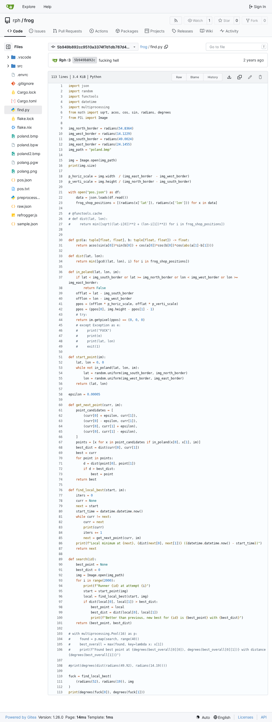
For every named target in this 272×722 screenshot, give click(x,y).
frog (29, 20)
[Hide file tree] (8, 47)
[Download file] (229, 77)
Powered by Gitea (20, 717)
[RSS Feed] (176, 20)
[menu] (203, 717)
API (264, 717)
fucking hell (109, 60)
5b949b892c (84, 60)
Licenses (245, 717)
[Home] (10, 6)
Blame (194, 77)
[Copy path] (166, 47)
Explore (28, 6)
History (213, 77)
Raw (179, 77)
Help (48, 6)
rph (16, 20)
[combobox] (237, 47)
